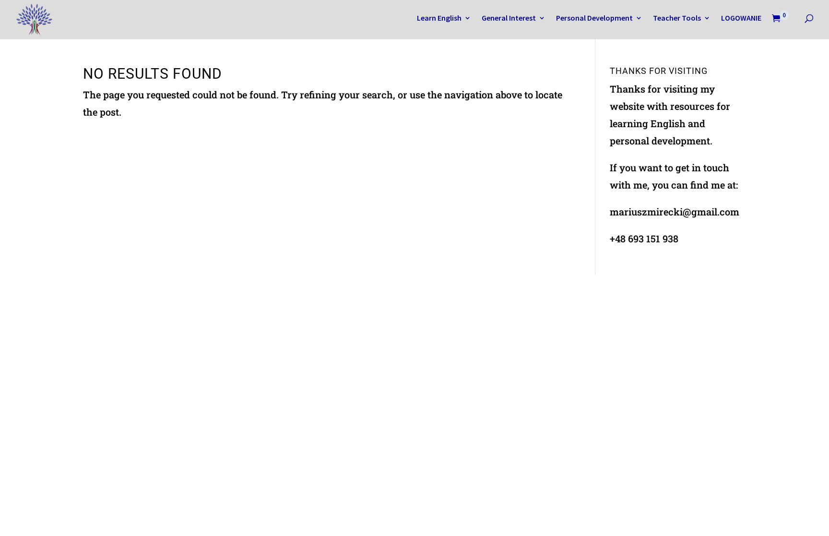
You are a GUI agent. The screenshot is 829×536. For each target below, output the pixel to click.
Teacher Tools (677, 18)
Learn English (439, 18)
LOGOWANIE (741, 18)
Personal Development (594, 18)
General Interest (509, 18)
